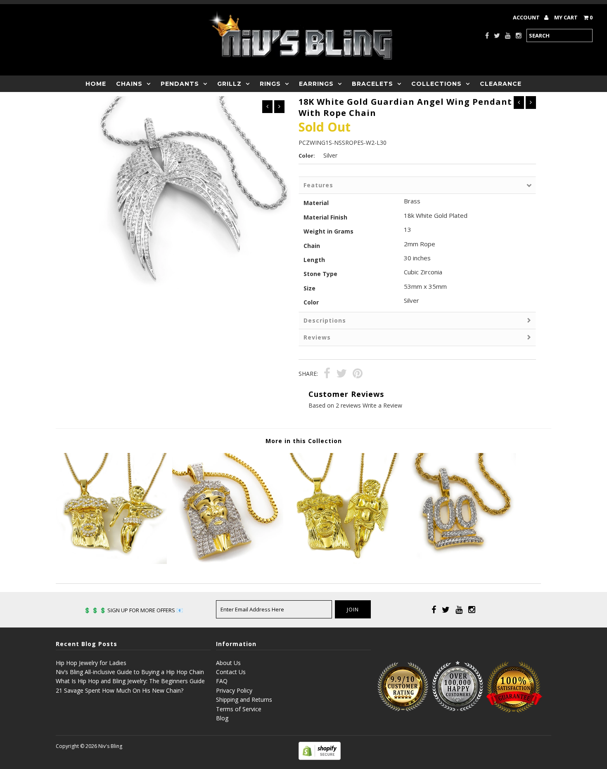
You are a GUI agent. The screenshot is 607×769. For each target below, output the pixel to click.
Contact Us (231, 672)
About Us (228, 663)
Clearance (501, 83)
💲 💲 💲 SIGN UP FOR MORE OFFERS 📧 (133, 610)
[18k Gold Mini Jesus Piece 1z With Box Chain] (227, 562)
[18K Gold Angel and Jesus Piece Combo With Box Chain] (343, 562)
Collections (436, 83)
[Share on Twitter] (341, 374)
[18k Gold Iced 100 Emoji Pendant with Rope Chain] (460, 562)
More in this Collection (304, 441)
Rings (270, 83)
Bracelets (372, 83)
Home (95, 83)
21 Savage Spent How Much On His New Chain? (119, 690)
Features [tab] (318, 185)
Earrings (316, 83)
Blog (222, 718)
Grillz (229, 83)
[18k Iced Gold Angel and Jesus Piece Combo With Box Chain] (111, 562)
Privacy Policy (234, 690)
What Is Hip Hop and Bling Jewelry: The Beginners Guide (130, 681)
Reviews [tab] (317, 337)
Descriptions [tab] (325, 320)
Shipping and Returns (244, 699)
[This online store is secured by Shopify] (320, 758)
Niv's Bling (110, 746)
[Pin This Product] (358, 374)
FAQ (222, 681)
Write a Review (382, 405)
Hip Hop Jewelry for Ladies (91, 663)
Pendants (180, 83)
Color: (307, 155)
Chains (129, 83)
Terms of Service (238, 709)
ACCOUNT (527, 17)
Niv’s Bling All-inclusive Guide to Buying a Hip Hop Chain (130, 672)
